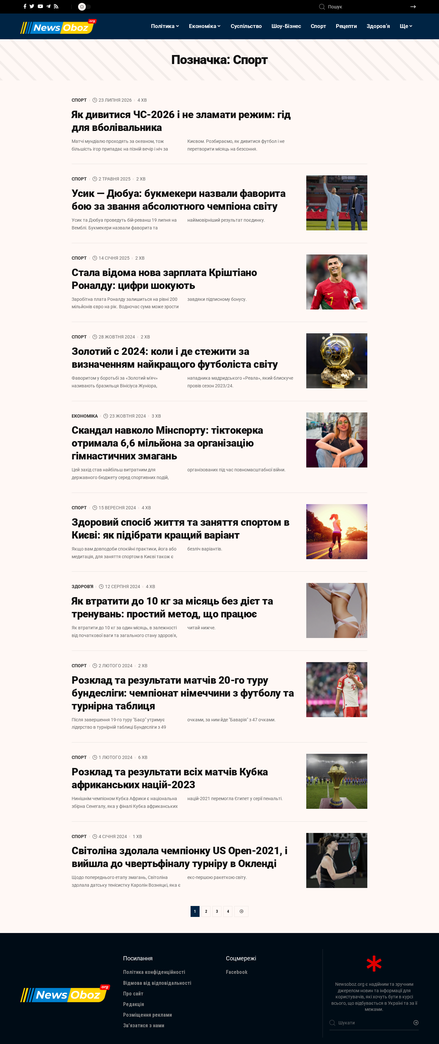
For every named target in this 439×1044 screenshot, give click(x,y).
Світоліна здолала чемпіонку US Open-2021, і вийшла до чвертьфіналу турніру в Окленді (180, 857)
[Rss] (56, 6)
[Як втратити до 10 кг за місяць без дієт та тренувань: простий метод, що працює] (336, 610)
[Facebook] (25, 6)
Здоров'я (82, 586)
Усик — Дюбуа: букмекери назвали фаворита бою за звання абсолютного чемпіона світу (178, 199)
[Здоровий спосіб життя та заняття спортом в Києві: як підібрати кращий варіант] (336, 531)
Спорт (79, 100)
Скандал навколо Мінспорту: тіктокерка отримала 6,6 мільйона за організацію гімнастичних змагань (167, 443)
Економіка (85, 416)
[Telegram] (48, 6)
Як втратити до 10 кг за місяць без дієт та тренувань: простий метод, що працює (172, 607)
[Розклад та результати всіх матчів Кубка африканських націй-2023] (336, 781)
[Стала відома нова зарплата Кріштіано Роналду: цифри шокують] (336, 282)
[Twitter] (32, 6)
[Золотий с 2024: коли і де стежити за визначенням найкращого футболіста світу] (336, 360)
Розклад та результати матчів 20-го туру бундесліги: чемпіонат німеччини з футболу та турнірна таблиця (183, 693)
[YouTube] (40, 6)
